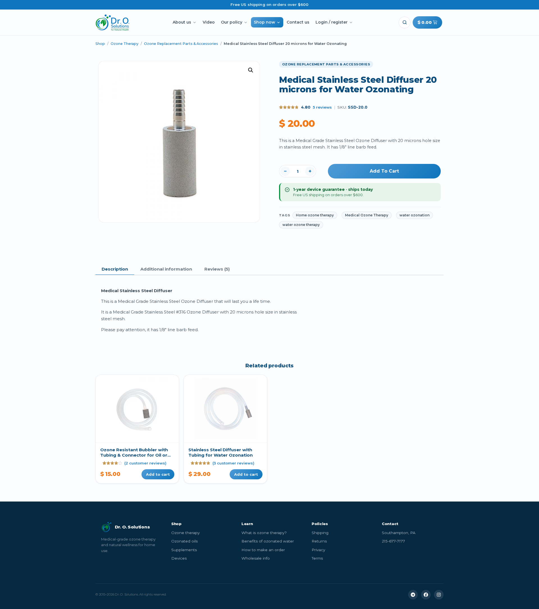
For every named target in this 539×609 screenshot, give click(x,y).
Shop (100, 44)
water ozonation (414, 215)
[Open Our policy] (246, 22)
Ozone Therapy (124, 44)
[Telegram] (413, 594)
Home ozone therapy (315, 215)
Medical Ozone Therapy (366, 215)
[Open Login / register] (351, 22)
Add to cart (384, 171)
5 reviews (322, 107)
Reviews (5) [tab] (217, 269)
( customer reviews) (145, 463)
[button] (404, 22)
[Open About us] (195, 22)
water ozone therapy (301, 225)
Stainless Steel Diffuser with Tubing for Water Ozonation (220, 452)
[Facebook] (426, 594)
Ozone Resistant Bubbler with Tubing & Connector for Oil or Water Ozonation (134, 455)
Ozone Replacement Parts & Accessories (181, 44)
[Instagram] (439, 594)
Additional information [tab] (166, 269)
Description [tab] (115, 269)
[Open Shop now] (278, 22)
